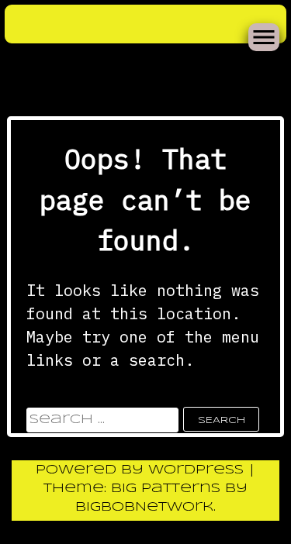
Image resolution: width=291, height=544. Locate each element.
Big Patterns (165, 488)
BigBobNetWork (144, 507)
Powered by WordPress (142, 470)
